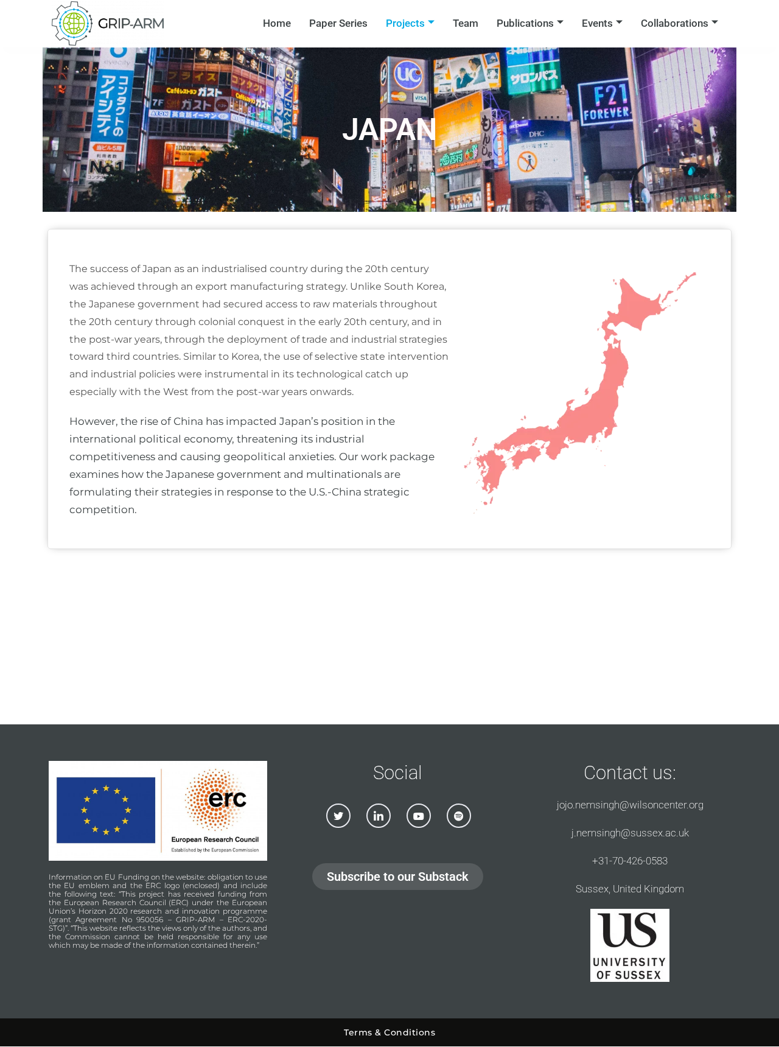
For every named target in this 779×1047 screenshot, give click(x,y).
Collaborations (674, 23)
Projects (405, 23)
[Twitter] (338, 816)
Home (277, 23)
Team (465, 23)
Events (597, 23)
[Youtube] (419, 816)
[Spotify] (459, 816)
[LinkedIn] (378, 816)
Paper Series (338, 23)
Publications (525, 23)
